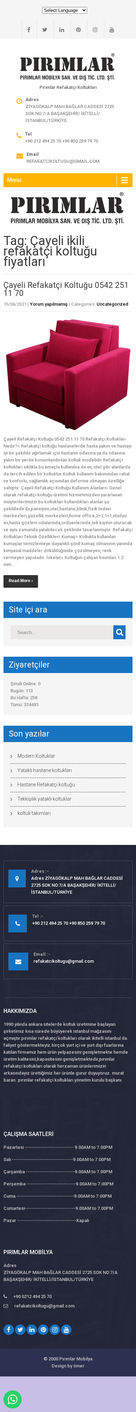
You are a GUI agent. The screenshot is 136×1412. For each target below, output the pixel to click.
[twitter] (42, 30)
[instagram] (92, 30)
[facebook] (26, 30)
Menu (14, 180)
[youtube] (109, 30)
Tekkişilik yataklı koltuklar (44, 799)
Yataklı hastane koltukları (44, 770)
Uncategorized (112, 304)
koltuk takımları (34, 813)
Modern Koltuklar (36, 756)
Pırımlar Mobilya (75, 1358)
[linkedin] (59, 30)
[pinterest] (75, 30)
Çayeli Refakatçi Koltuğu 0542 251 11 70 (66, 289)
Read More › (21, 580)
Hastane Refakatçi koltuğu (46, 784)
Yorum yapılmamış (49, 304)
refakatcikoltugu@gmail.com (63, 161)
